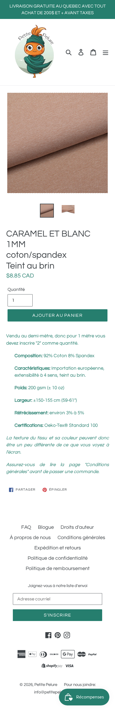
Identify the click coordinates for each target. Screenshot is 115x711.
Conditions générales (81, 537)
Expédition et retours (57, 548)
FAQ (26, 527)
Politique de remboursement (58, 568)
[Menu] (105, 52)
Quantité (16, 289)
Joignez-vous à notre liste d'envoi (57, 586)
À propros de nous (30, 537)
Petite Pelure (45, 685)
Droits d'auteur (77, 527)
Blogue (46, 527)
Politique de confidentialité (58, 558)
